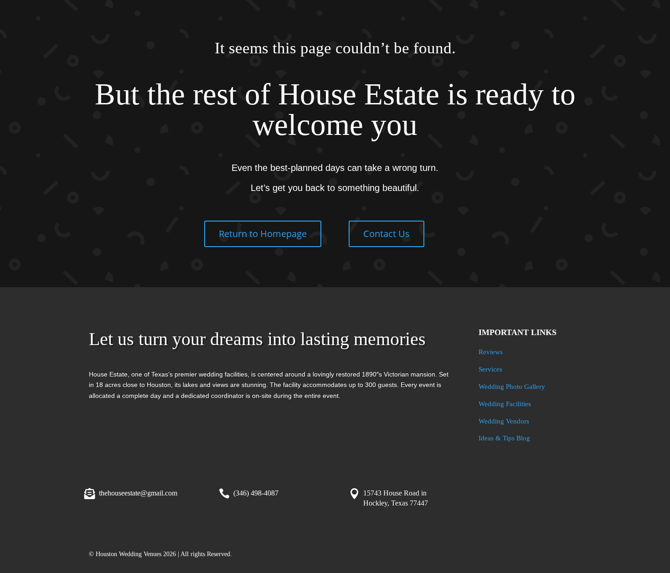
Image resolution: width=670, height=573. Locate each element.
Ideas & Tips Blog (504, 438)
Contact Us (386, 233)
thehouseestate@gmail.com (138, 493)
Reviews (491, 352)
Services (490, 369)
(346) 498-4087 (255, 493)
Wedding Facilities (505, 404)
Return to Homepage (263, 233)
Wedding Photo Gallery (512, 386)
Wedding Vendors (504, 421)
